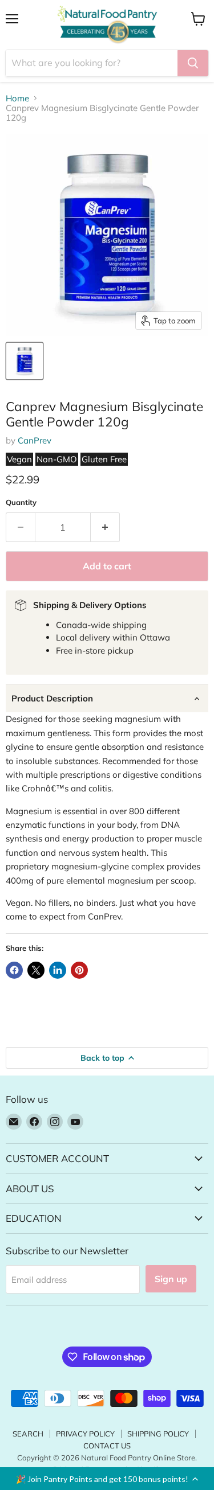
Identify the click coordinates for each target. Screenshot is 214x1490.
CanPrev (34, 440)
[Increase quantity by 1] (105, 527)
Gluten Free (104, 459)
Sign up (171, 1278)
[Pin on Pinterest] (79, 970)
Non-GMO (57, 459)
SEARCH (28, 1433)
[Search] (192, 63)
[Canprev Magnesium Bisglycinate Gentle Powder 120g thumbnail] (24, 361)
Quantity (21, 502)
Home (17, 98)
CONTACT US (107, 1445)
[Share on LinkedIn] (57, 970)
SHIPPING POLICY (158, 1433)
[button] (107, 1478)
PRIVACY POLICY (85, 1433)
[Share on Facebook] (14, 970)
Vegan (19, 459)
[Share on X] (36, 970)
